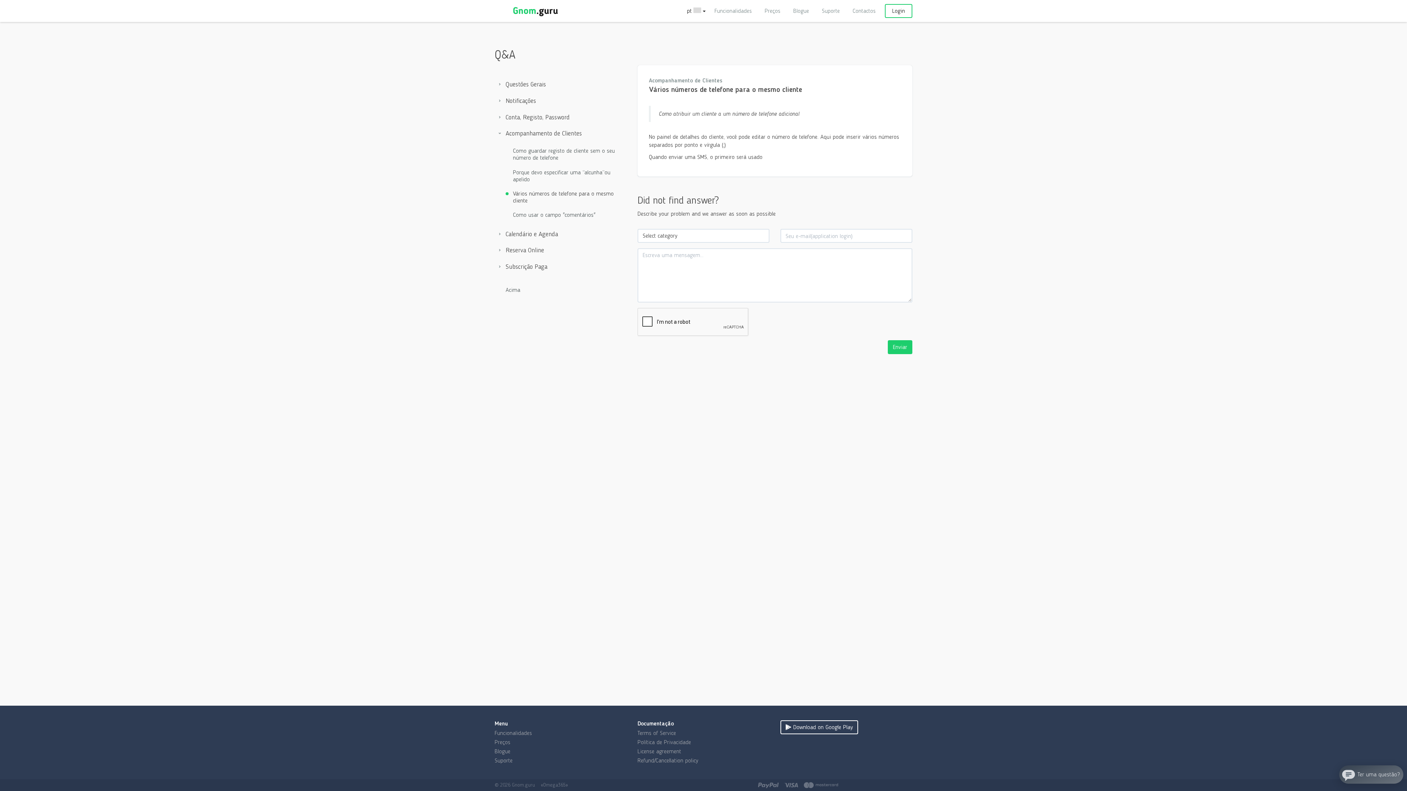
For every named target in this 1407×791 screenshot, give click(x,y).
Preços (772, 10)
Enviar (900, 346)
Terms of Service (657, 732)
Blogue (801, 10)
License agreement (659, 751)
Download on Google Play (822, 727)
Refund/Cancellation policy (668, 760)
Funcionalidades (733, 10)
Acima (513, 289)
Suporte (831, 10)
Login (898, 10)
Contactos (864, 10)
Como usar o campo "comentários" (554, 214)
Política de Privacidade (664, 742)
